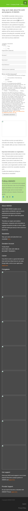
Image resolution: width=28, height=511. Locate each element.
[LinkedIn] (12, 196)
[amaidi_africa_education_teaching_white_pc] (14, 333)
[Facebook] (3, 196)
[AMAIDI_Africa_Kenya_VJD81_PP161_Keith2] (14, 407)
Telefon (22, 90)
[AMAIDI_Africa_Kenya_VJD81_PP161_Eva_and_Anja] (14, 358)
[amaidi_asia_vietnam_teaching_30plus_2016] (14, 283)
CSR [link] (18, 20)
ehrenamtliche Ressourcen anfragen (16, 75)
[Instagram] (9, 196)
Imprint (24, 504)
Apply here (5, 265)
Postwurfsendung (13, 90)
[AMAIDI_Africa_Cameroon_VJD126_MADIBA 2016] (14, 308)
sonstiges (9, 81)
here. (9, 239)
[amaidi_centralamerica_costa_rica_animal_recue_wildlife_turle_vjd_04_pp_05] (14, 432)
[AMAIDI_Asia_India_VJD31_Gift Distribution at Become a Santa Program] (14, 382)
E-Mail (5, 90)
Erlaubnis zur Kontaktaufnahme (9, 83)
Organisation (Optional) (7, 50)
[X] (6, 196)
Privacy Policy (22, 508)
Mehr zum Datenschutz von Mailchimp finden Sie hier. (13, 112)
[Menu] (25, 3)
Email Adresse (6, 64)
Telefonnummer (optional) (8, 69)
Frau (8, 46)
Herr (8, 48)
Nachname (5, 60)
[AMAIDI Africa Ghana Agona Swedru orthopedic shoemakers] (14, 457)
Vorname (4, 55)
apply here (12, 479)
